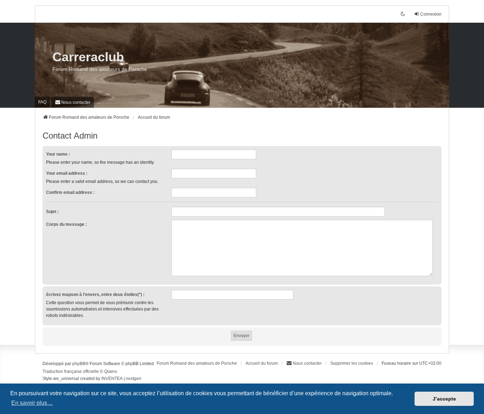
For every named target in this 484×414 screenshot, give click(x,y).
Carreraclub (88, 57)
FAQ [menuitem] (42, 102)
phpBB (78, 363)
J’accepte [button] (444, 399)
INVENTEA (112, 378)
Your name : (58, 154)
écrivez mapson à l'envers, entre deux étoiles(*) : (95, 294)
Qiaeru (110, 371)
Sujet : (52, 211)
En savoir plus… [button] (32, 403)
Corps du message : (66, 224)
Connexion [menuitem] (430, 14)
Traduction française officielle (71, 371)
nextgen (133, 378)
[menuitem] (72, 102)
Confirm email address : (70, 192)
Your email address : (67, 173)
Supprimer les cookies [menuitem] (351, 363)
